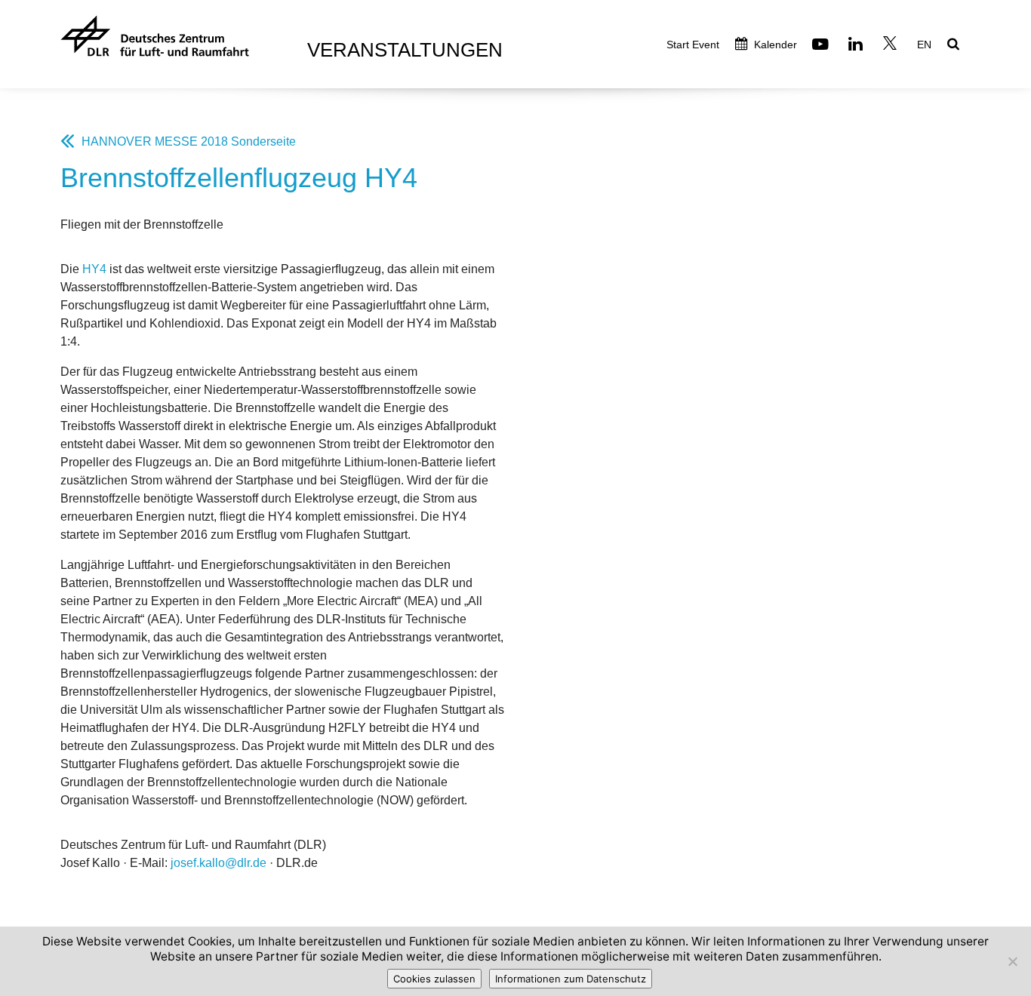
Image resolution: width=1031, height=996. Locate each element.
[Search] (955, 45)
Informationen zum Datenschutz (570, 979)
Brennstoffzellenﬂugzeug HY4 (238, 177)
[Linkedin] (857, 45)
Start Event (692, 44)
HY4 (94, 269)
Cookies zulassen (434, 979)
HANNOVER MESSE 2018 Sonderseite (189, 141)
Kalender (774, 44)
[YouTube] (822, 45)
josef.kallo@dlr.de (218, 862)
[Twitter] (891, 45)
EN (924, 44)
